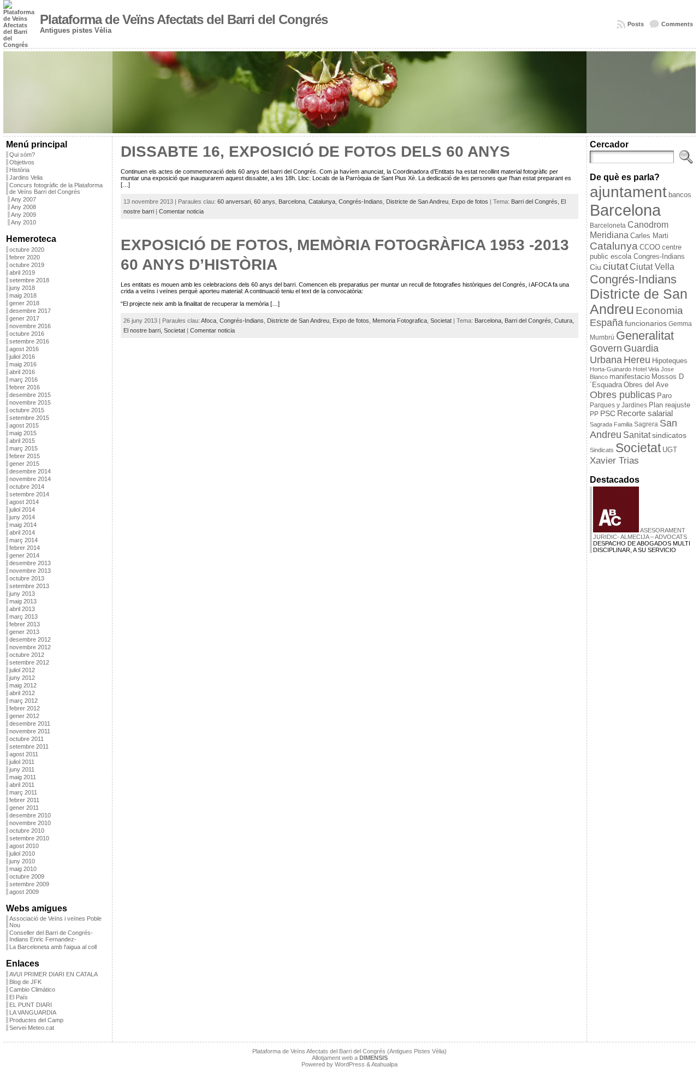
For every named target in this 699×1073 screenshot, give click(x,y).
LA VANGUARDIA (32, 1012)
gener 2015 (24, 463)
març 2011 (23, 792)
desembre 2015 (30, 395)
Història (19, 170)
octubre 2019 (26, 265)
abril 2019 (22, 272)
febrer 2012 (24, 708)
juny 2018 (22, 287)
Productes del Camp (36, 1020)
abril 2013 (22, 609)
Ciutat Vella (652, 266)
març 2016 (23, 379)
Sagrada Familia (611, 424)
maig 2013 (23, 601)
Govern (606, 348)
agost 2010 (24, 846)
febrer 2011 (24, 800)
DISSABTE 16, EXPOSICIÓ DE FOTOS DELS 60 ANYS (315, 151)
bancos (679, 195)
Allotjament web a (350, 1057)
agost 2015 (24, 425)
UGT (669, 450)
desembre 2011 (29, 723)
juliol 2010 (22, 853)
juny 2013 (22, 593)
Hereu (637, 359)
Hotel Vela (646, 369)
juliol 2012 (22, 670)
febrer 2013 (24, 624)
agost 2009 (24, 891)
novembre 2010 (30, 823)
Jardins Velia (26, 177)
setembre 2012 (29, 662)
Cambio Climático (32, 989)
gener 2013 (24, 632)
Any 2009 (23, 214)
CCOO (649, 247)
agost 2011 (23, 754)
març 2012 (23, 700)
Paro (664, 396)
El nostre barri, (143, 330)
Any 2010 (23, 222)
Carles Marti (649, 236)
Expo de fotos (470, 201)
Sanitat (636, 435)
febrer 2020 (24, 257)
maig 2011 (22, 777)
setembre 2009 (29, 884)
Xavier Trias (614, 460)
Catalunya (322, 201)
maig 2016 (23, 364)
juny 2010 (22, 861)
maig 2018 (23, 295)
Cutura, (564, 320)
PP (594, 414)
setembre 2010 (29, 838)
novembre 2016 (30, 326)
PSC (607, 414)
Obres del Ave (646, 385)
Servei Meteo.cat (31, 1027)
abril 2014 (22, 532)
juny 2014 (22, 517)
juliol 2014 (22, 509)
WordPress (350, 1064)
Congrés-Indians (361, 201)
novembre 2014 (30, 479)
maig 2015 (23, 433)
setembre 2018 (29, 280)
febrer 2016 (24, 387)
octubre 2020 (26, 249)
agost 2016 (24, 349)
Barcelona (292, 201)
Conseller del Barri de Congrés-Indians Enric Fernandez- (51, 935)
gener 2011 (24, 807)
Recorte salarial (645, 413)
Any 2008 (23, 207)
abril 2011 (21, 784)
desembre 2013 (30, 563)
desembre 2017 (30, 310)
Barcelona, (490, 320)
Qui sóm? (22, 154)
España (606, 322)
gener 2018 (24, 303)
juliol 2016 (22, 356)
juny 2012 (22, 677)
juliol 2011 (21, 761)
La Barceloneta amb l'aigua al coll (53, 947)
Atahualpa (384, 1064)
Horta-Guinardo (610, 369)
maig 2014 (23, 524)
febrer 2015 (24, 456)
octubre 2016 (26, 333)
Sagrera (646, 424)
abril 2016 (22, 372)
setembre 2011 (29, 746)
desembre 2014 (30, 471)
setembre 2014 (29, 494)
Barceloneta (608, 225)
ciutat (615, 266)
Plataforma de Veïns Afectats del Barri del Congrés (184, 20)
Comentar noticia (181, 211)
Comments (677, 24)
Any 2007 (23, 199)
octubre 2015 (26, 410)
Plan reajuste (669, 405)
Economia (659, 310)
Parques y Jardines (618, 405)
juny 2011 (21, 769)
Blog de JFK (25, 982)
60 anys (264, 201)
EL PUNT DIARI (30, 1004)
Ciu (595, 267)
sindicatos (669, 435)
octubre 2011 (26, 739)
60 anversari (234, 201)
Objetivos (21, 162)
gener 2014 (24, 555)
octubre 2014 (26, 486)
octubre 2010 (26, 830)
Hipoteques (670, 361)
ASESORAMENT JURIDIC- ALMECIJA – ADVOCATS (640, 533)
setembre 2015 (29, 417)
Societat (441, 320)
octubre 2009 (26, 876)
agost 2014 (24, 502)
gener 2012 (24, 716)
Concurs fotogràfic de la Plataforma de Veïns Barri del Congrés (56, 188)
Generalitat (645, 335)
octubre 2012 (26, 654)
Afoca (208, 320)
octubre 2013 (26, 578)
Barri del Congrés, (536, 201)
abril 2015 (22, 440)
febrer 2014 (24, 547)
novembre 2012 (30, 647)
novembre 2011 (29, 731)
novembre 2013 (30, 570)
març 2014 (23, 540)
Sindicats (602, 450)
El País (18, 997)
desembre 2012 (30, 639)
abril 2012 (22, 693)
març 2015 (23, 448)
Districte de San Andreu (417, 201)
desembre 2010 (30, 815)
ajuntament (628, 191)
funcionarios (646, 323)
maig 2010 (23, 868)
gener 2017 (24, 318)
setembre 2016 (29, 341)
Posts (635, 24)
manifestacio (629, 376)
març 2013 (23, 616)
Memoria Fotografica (399, 320)
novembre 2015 (30, 402)
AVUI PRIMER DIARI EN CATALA (53, 974)
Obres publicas (622, 394)
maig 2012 (23, 685)
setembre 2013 (29, 586)
